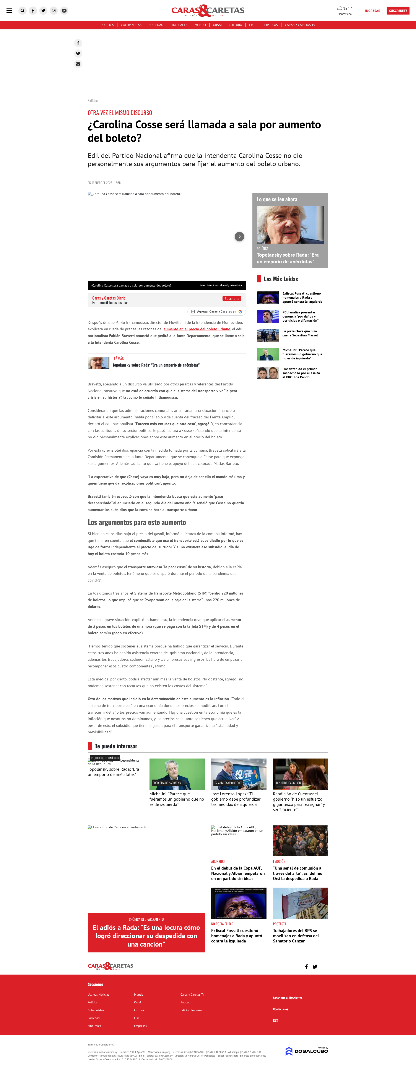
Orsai (217, 24)
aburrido (218, 861)
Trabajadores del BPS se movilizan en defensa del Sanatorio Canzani (296, 936)
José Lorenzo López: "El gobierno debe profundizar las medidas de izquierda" (236, 799)
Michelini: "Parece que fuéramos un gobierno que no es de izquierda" (302, 354)
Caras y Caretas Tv (300, 24)
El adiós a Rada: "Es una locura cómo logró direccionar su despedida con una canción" (146, 936)
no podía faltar (222, 923)
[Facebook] (78, 43)
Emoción (279, 861)
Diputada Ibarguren (288, 782)
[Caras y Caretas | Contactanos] (323, 966)
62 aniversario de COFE (228, 782)
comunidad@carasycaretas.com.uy (118, 1055)
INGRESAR (372, 10)
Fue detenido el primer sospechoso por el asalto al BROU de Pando (301, 373)
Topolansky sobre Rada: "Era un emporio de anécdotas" (156, 365)
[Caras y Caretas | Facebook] (33, 11)
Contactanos (280, 1009)
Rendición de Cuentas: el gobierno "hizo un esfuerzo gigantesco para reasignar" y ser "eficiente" (299, 801)
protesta (279, 923)
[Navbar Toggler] (12, 10)
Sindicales (179, 24)
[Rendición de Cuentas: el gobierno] (300, 788)
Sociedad (156, 24)
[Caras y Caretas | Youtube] (64, 11)
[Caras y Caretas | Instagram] (54, 11)
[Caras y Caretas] (110, 969)
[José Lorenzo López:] (238, 788)
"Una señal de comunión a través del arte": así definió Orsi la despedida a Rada (297, 873)
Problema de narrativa (167, 782)
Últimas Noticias (98, 994)
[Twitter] (78, 53)
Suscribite (232, 298)
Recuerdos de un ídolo (105, 758)
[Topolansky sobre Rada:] (115, 764)
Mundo (200, 24)
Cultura (235, 24)
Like (252, 24)
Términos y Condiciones (101, 1044)
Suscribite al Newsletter (287, 997)
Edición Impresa (191, 1010)
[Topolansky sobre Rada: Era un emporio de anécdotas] (98, 365)
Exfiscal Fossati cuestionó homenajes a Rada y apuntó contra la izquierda (302, 297)
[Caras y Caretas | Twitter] (43, 11)
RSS (275, 1020)
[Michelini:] (177, 788)
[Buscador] (22, 11)
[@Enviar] (78, 64)
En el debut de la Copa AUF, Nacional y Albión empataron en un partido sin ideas (238, 873)
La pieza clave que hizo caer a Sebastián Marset (300, 333)
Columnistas (131, 24)
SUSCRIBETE (398, 10)
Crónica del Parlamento (146, 919)
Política (107, 24)
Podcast (185, 1002)
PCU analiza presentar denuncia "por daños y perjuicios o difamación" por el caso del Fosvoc (300, 318)
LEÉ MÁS (118, 358)
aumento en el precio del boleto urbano (197, 328)
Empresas (270, 24)
